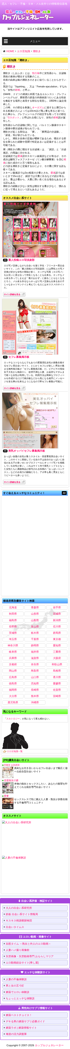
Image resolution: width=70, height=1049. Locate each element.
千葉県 (35, 639)
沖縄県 (35, 702)
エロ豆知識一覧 (15, 751)
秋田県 (13, 613)
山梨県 (35, 620)
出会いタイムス (15, 926)
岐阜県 (13, 651)
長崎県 (35, 689)
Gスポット (13, 117)
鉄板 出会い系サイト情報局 (22, 914)
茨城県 (13, 632)
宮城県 (57, 613)
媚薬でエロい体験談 (17, 992)
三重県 (57, 651)
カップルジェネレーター (49, 1045)
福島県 (13, 620)
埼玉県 (13, 639)
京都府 (13, 664)
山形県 (35, 613)
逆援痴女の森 (11, 780)
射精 (17, 89)
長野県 (13, 626)
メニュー (35, 41)
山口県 (35, 677)
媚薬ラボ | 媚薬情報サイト (21, 1027)
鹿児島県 (13, 702)
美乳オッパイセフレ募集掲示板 (26, 450)
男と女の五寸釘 (15, 985)
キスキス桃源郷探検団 (19, 920)
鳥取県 (35, 670)
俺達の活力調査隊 (16, 1033)
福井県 (35, 651)
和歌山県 (57, 664)
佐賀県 (57, 689)
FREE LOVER (11, 765)
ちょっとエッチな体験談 (20, 998)
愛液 (20, 156)
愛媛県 (57, 683)
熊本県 (35, 696)
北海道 (13, 607)
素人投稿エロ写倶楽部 (21, 259)
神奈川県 (13, 645)
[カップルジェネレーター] (28, 15)
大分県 (13, 696)
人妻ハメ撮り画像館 (17, 949)
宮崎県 (57, 696)
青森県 (35, 607)
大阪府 (57, 658)
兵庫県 (13, 658)
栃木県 (35, 632)
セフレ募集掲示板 (18, 356)
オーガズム (38, 107)
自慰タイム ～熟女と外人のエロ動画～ (28, 943)
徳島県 (13, 683)
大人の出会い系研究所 (19, 907)
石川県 (57, 626)
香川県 (57, 677)
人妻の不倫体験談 (16, 979)
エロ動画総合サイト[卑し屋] (22, 962)
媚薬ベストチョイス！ (19, 1015)
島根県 (57, 670)
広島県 (13, 677)
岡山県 (13, 670)
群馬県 (57, 632)
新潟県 (57, 620)
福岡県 (13, 689)
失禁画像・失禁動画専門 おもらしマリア (30, 956)
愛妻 (6, 796)
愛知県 (57, 645)
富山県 (35, 626)
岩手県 (57, 607)
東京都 (57, 639)
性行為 (35, 73)
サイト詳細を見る (12, 294)
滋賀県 (35, 658)
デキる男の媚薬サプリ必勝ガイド (25, 1021)
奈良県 (35, 664)
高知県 (35, 683)
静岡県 (35, 645)
